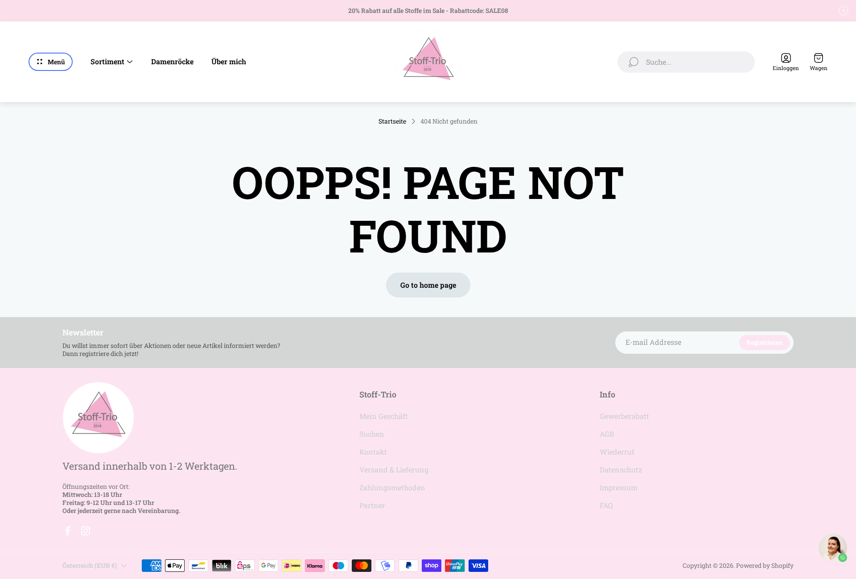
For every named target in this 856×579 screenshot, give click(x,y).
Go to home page (428, 285)
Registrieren (764, 342)
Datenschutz (621, 469)
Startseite (392, 121)
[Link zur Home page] (98, 417)
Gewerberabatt (624, 416)
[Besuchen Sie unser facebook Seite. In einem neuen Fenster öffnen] (67, 530)
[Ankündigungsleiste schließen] (843, 10)
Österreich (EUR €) (89, 565)
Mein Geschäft (383, 416)
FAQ (606, 505)
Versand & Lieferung (393, 469)
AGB (607, 433)
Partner (372, 505)
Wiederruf (617, 451)
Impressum (619, 487)
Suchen (371, 433)
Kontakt (373, 451)
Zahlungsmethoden (392, 487)
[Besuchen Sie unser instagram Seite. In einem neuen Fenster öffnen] (85, 530)
